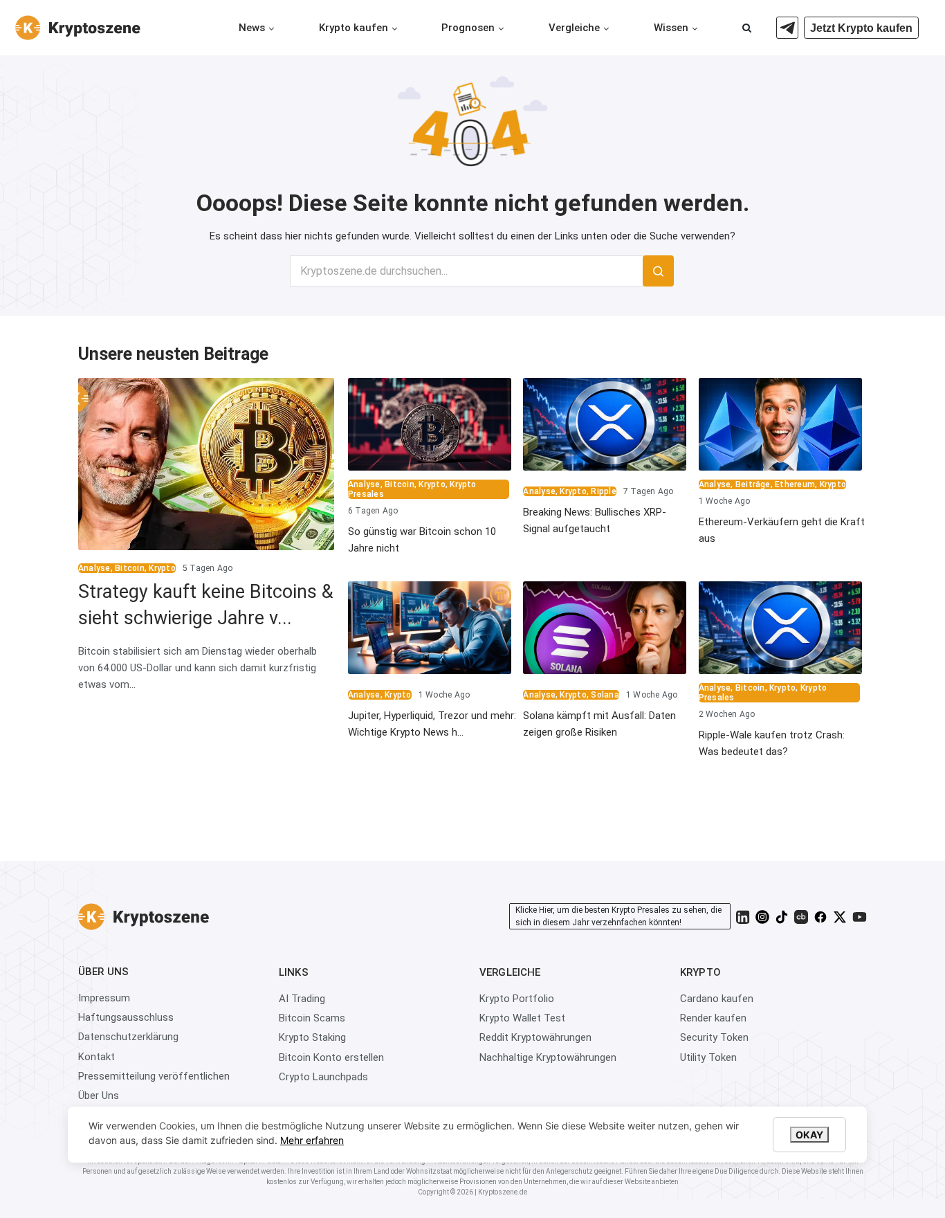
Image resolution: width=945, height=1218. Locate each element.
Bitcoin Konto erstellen (331, 1057)
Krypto (162, 568)
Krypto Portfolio (516, 998)
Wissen (671, 27)
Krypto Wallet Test (522, 1018)
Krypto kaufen (353, 27)
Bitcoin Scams (312, 1018)
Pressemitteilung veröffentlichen (154, 1076)
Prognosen (468, 27)
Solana (604, 695)
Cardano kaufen (716, 998)
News (252, 27)
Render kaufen (713, 1018)
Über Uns (98, 1095)
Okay (809, 1134)
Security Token (714, 1037)
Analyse (94, 568)
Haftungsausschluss (126, 1017)
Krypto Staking (312, 1037)
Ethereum (795, 484)
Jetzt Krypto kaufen (861, 28)
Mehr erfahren (312, 1140)
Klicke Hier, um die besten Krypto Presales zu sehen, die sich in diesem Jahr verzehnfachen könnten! (618, 916)
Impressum (104, 998)
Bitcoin (130, 568)
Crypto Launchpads (323, 1077)
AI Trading (302, 998)
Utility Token (708, 1057)
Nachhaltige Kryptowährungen (547, 1057)
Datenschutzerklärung (128, 1036)
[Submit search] (658, 271)
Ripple (603, 491)
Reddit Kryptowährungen (535, 1037)
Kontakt (96, 1057)
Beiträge (753, 484)
